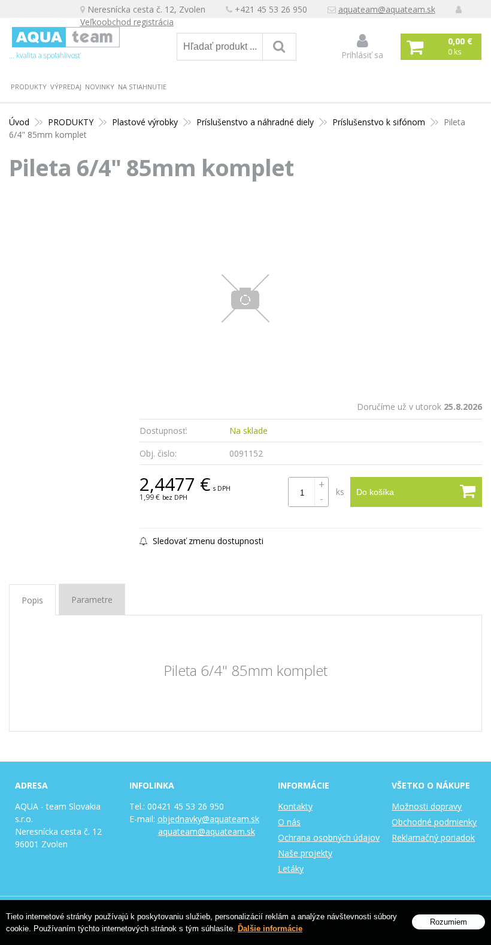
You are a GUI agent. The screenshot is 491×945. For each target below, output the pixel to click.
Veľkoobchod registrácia (127, 22)
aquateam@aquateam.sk (386, 9)
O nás (289, 822)
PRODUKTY (29, 86)
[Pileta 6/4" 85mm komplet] (245, 298)
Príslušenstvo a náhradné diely (255, 122)
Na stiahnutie (142, 86)
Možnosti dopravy (427, 806)
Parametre (92, 599)
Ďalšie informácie (270, 928)
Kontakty (295, 806)
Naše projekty (305, 853)
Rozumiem (448, 921)
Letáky (291, 868)
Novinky (99, 86)
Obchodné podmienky (434, 822)
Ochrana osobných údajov (329, 837)
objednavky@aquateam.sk (208, 819)
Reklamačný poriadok (433, 837)
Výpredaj (65, 86)
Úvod (19, 122)
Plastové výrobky (145, 122)
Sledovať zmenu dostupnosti (206, 541)
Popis (32, 600)
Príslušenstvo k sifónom (378, 122)
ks (340, 491)
